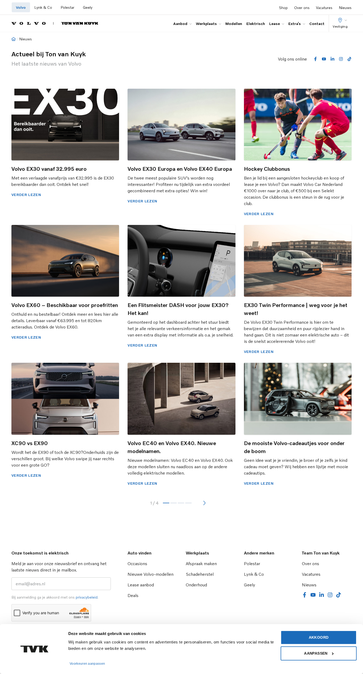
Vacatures (324, 7)
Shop (283, 7)
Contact (316, 23)
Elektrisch (255, 23)
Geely (87, 7)
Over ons (302, 7)
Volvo (21, 7)
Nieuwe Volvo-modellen (151, 574)
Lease (274, 23)
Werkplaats (206, 23)
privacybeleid (87, 597)
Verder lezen (26, 194)
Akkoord (318, 637)
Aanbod (180, 23)
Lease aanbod (141, 584)
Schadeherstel (200, 574)
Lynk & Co (43, 7)
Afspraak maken (201, 563)
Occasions (137, 563)
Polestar (67, 7)
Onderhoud (196, 584)
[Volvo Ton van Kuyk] (54, 23)
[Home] (13, 39)
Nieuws (345, 7)
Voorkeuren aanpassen (87, 664)
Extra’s (294, 23)
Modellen (233, 23)
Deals (133, 595)
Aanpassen (315, 653)
